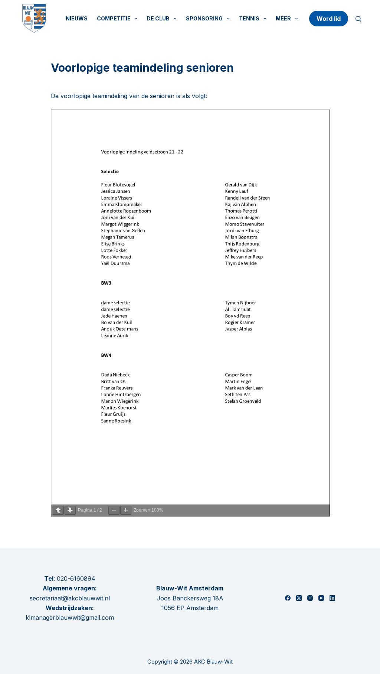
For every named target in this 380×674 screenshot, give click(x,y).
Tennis (249, 18)
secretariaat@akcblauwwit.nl (70, 598)
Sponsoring (204, 18)
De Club (158, 18)
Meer (283, 18)
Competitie (114, 18)
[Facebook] (288, 598)
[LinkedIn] (332, 598)
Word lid (329, 18)
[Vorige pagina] (58, 510)
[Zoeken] (358, 19)
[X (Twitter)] (299, 598)
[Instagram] (310, 598)
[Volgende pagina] (70, 510)
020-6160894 (76, 578)
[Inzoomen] (125, 510)
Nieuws (77, 18)
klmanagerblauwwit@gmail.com (70, 617)
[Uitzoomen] (113, 510)
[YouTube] (321, 598)
